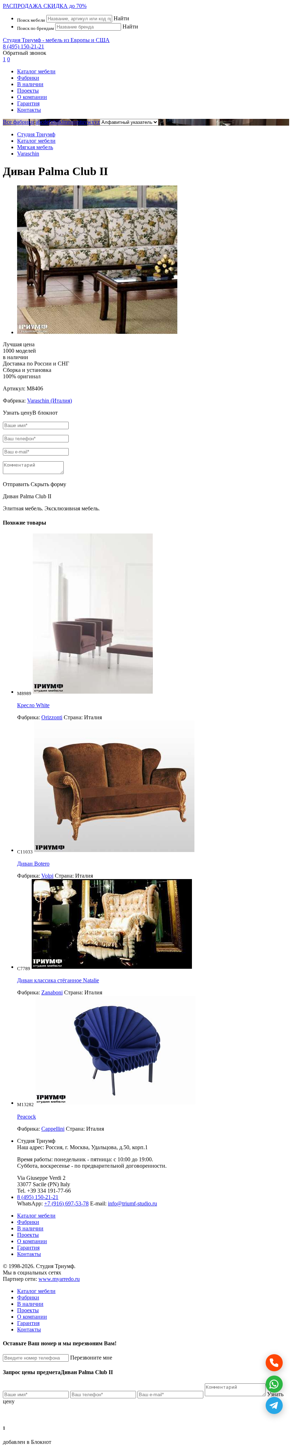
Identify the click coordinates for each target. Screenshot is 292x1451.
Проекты (28, 91)
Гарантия (28, 103)
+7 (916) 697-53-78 (66, 1203)
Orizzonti (51, 717)
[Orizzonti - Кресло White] (93, 692)
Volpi (47, 876)
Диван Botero (33, 864)
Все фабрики (18, 122)
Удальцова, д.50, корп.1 (119, 1147)
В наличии (30, 84)
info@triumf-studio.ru (132, 1203)
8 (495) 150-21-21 (23, 46)
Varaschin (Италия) (49, 401)
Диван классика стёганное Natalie (58, 980)
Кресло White (33, 705)
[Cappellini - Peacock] (115, 1103)
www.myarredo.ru (59, 1279)
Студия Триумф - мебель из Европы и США (56, 40)
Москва (79, 1147)
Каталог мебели (36, 71)
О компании (32, 97)
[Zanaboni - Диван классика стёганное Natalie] (112, 967)
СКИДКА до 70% (45, 6)
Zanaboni (52, 992)
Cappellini (52, 1129)
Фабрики (28, 78)
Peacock (26, 1117)
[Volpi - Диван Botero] (114, 850)
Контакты (29, 110)
